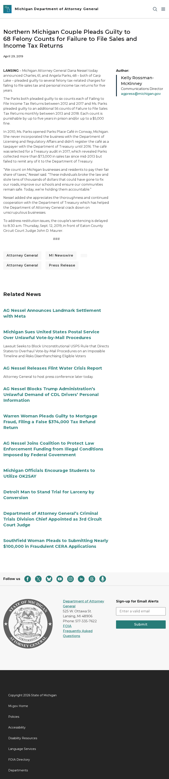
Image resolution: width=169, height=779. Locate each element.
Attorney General (22, 255)
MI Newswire (61, 255)
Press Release (62, 265)
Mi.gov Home (18, 706)
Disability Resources (22, 738)
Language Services (22, 749)
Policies (13, 717)
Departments (18, 770)
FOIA (67, 626)
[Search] (155, 9)
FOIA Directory (19, 759)
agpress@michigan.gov (141, 94)
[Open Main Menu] (163, 9)
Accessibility (17, 727)
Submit (141, 624)
